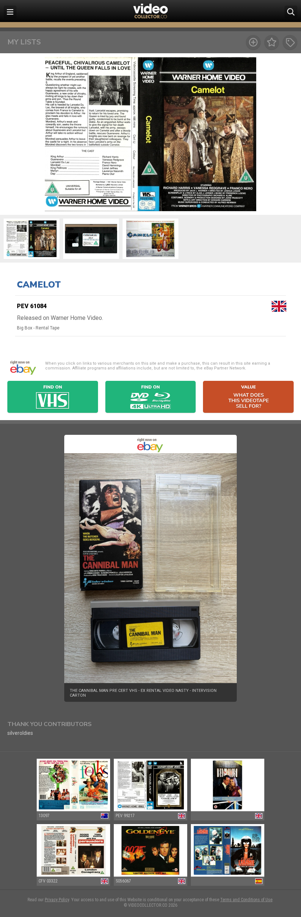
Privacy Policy (57, 899)
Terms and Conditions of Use (246, 899)
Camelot (39, 284)
